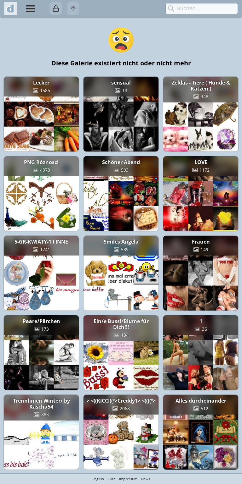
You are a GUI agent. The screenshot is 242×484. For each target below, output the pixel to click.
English (98, 478)
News (145, 478)
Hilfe (111, 478)
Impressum (128, 478)
